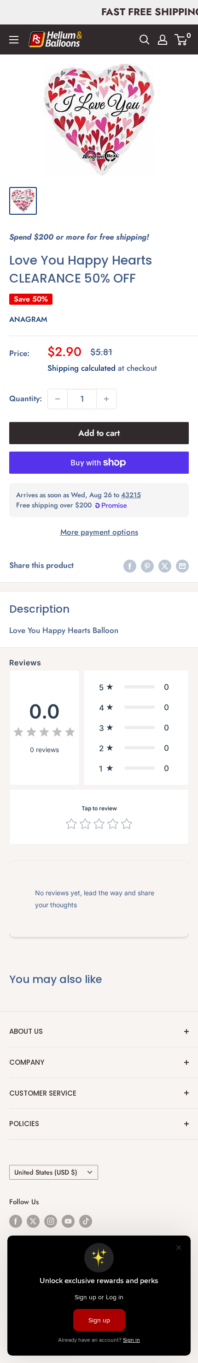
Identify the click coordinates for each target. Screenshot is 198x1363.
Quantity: (25, 398)
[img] (44, 733)
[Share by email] (182, 565)
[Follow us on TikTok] (85, 1221)
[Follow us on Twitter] (33, 1221)
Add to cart (99, 433)
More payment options (99, 531)
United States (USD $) (45, 1172)
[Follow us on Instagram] (50, 1221)
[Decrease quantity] (57, 399)
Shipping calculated (81, 368)
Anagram (28, 319)
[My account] (162, 40)
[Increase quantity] (106, 399)
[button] (136, 687)
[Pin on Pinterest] (147, 565)
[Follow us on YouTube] (68, 1221)
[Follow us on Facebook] (15, 1221)
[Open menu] (13, 39)
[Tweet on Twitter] (164, 565)
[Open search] (145, 40)
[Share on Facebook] (129, 565)
